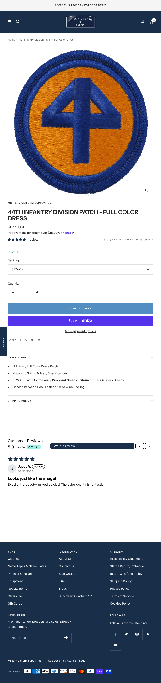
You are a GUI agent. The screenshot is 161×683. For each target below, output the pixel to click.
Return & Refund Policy (126, 574)
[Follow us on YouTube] (115, 645)
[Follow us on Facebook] (115, 634)
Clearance (15, 596)
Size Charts (67, 574)
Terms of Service (122, 596)
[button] (17, 239)
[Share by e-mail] (39, 340)
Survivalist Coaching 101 (76, 596)
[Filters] (139, 446)
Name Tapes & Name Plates (27, 566)
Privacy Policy (119, 588)
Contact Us (66, 566)
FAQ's (63, 581)
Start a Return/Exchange (127, 566)
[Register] (66, 637)
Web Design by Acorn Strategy (66, 660)
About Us (65, 559)
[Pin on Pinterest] (26, 340)
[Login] (142, 21)
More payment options (80, 331)
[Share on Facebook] (21, 340)
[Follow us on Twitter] (126, 634)
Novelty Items (17, 588)
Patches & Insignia (20, 574)
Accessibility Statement (126, 559)
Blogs (63, 588)
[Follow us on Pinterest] (147, 634)
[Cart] (151, 22)
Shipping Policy (19, 400)
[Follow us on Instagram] (137, 634)
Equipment (15, 581)
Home (11, 39)
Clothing (14, 559)
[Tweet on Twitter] (32, 340)
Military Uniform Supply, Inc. (30, 202)
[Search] (18, 21)
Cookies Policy (120, 603)
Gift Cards (15, 603)
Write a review (64, 446)
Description (17, 357)
